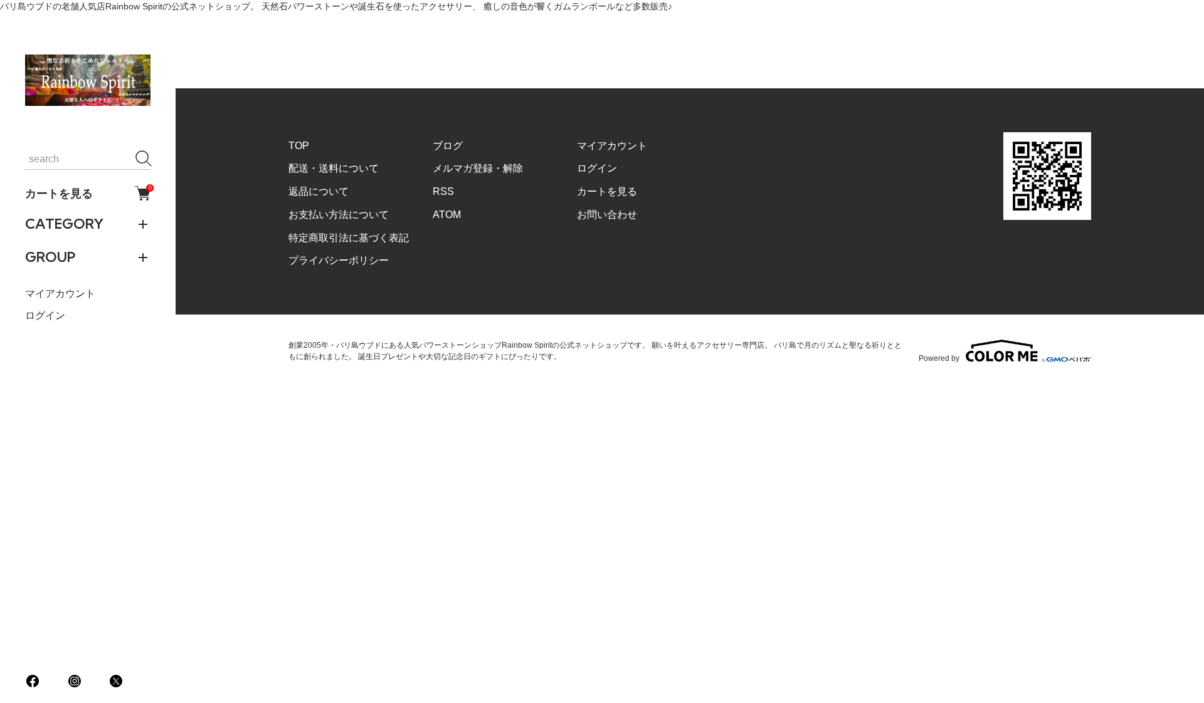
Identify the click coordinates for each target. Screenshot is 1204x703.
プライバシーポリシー (338, 260)
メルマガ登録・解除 (478, 168)
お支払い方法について (338, 214)
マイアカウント (60, 293)
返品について (318, 191)
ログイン (45, 315)
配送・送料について (333, 168)
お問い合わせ (607, 214)
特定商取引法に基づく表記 (348, 237)
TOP (298, 145)
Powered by (939, 358)
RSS (443, 191)
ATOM (447, 214)
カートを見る (87, 192)
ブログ (448, 145)
